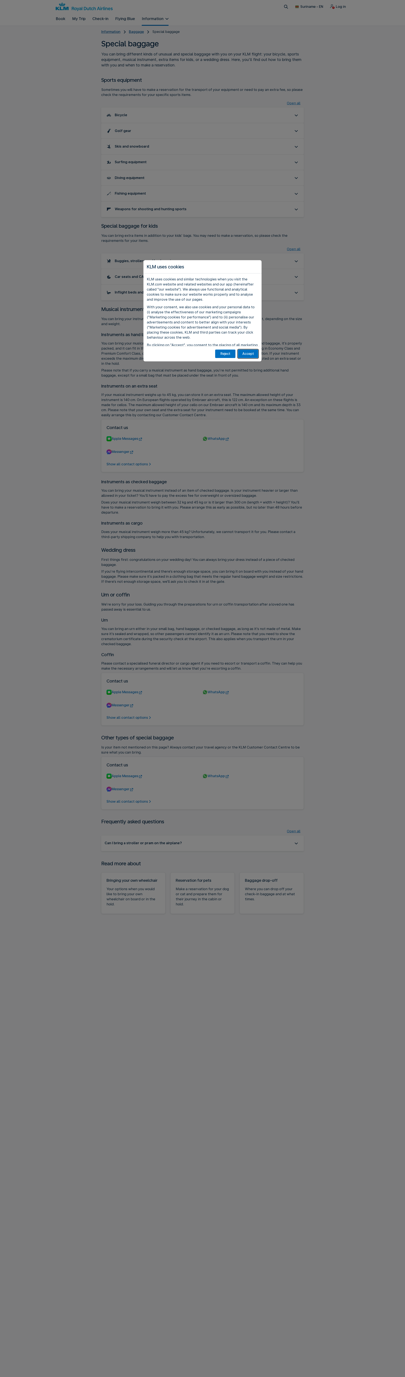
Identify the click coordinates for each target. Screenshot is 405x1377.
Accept (248, 354)
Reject (225, 354)
